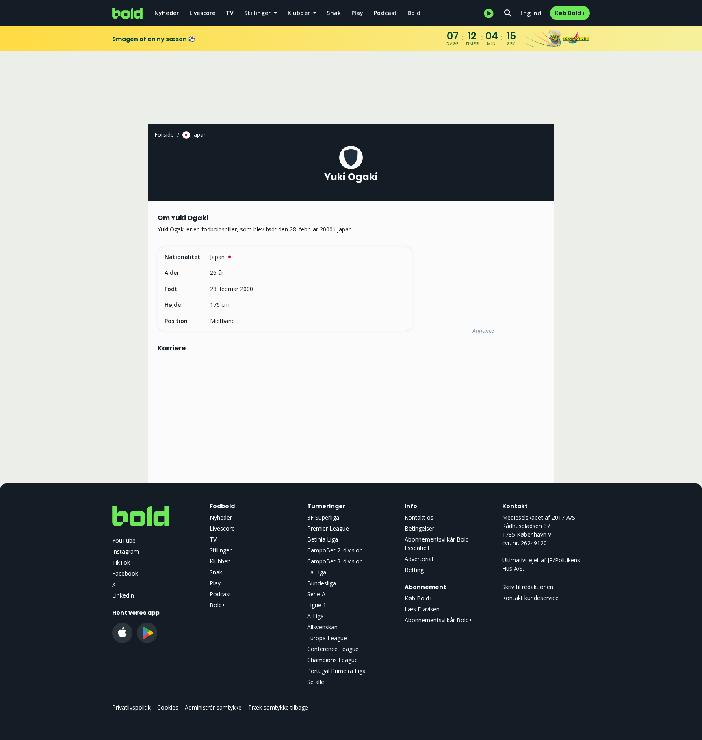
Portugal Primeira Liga (336, 671)
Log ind (530, 13)
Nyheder (166, 13)
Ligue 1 (316, 605)
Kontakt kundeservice (530, 598)
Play (357, 13)
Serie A (316, 594)
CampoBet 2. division (335, 550)
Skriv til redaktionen (527, 587)
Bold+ (415, 13)
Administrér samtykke (213, 707)
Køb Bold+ (570, 13)
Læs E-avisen (422, 609)
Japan (199, 134)
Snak (334, 13)
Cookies (167, 707)
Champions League (332, 660)
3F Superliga (323, 517)
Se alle (315, 682)
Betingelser (419, 528)
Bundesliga (321, 583)
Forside (164, 134)
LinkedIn (123, 595)
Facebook (125, 573)
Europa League (327, 638)
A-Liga (315, 616)
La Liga (316, 572)
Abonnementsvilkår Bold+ (438, 620)
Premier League (328, 528)
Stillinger (221, 550)
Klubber (220, 561)
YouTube (124, 540)
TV (230, 13)
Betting (414, 570)
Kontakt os (419, 517)
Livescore (202, 13)
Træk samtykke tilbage (278, 707)
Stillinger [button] (258, 13)
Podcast (385, 13)
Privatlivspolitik (131, 707)
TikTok (121, 562)
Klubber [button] (300, 13)
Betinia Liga (322, 539)
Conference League (333, 649)
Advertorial (419, 559)
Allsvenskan (322, 627)
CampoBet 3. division (335, 561)
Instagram (125, 551)
